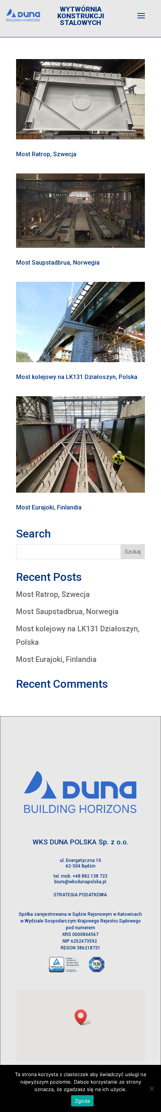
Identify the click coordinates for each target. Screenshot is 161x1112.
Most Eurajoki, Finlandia (49, 507)
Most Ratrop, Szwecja (46, 154)
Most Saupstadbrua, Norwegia (58, 262)
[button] (83, 1017)
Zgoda (82, 1101)
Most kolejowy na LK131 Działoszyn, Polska (76, 377)
